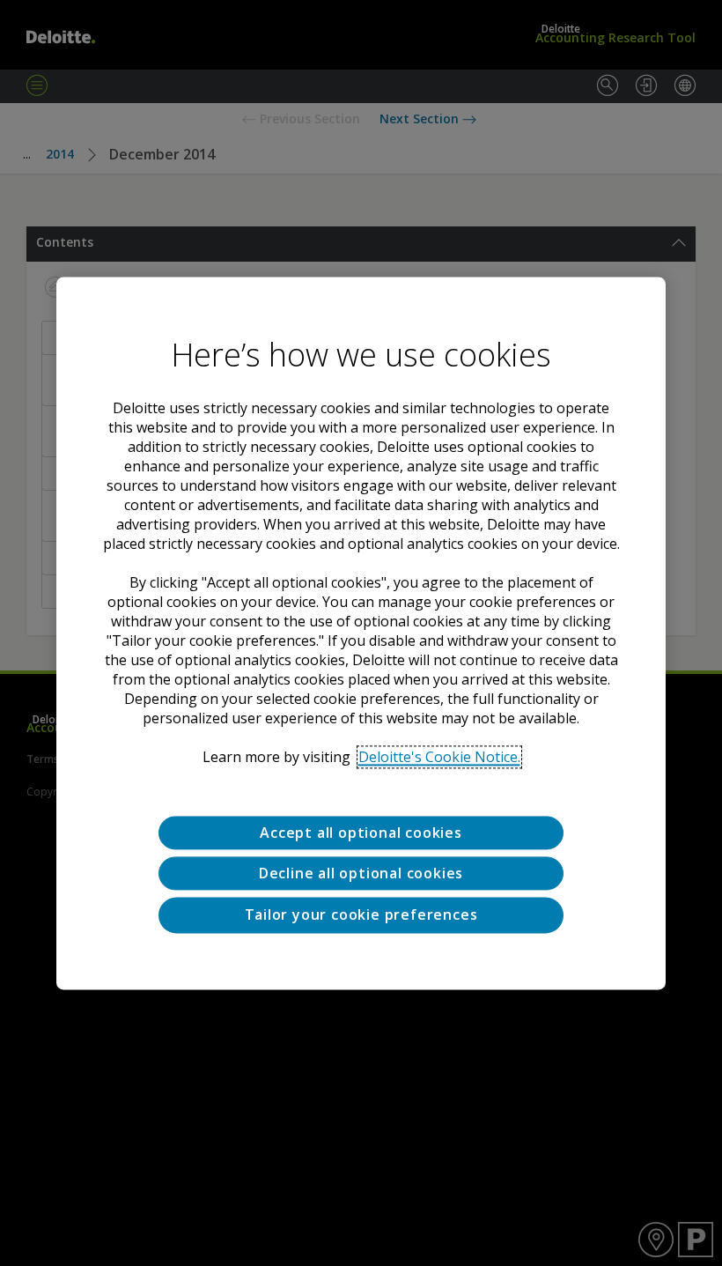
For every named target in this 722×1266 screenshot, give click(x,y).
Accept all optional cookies (361, 832)
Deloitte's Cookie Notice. (439, 756)
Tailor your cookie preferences (361, 915)
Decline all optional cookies (361, 873)
